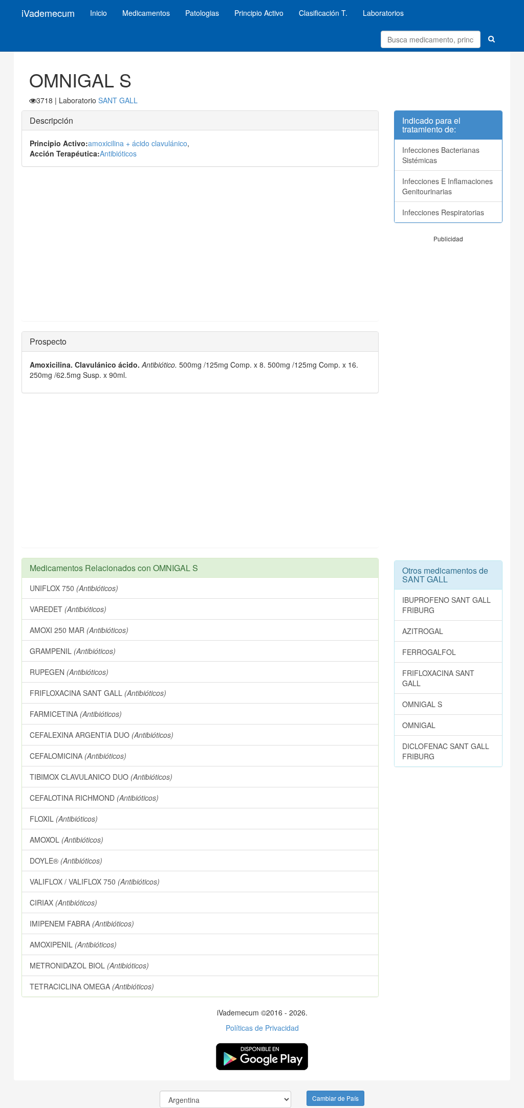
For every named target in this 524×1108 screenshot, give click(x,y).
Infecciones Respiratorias (443, 212)
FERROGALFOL (429, 652)
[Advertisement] (200, 249)
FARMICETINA (76, 714)
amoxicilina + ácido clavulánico (137, 143)
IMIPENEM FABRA (82, 923)
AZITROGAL (422, 631)
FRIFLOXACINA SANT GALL (98, 693)
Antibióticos (118, 153)
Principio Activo (258, 13)
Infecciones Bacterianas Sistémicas (440, 155)
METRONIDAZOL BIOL (89, 965)
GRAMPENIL (73, 651)
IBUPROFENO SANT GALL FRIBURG (446, 605)
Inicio (98, 13)
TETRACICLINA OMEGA (92, 986)
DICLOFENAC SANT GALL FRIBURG (445, 751)
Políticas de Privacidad (262, 1028)
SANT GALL (118, 100)
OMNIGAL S (422, 704)
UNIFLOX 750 (74, 588)
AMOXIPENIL (73, 944)
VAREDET (68, 609)
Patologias (202, 13)
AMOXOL (66, 839)
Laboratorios (383, 13)
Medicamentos (146, 13)
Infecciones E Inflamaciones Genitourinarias (447, 186)
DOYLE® (66, 860)
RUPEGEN (69, 672)
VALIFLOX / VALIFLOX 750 (95, 881)
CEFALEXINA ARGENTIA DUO (101, 735)
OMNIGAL (418, 725)
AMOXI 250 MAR (79, 630)
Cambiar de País (335, 1098)
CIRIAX (63, 902)
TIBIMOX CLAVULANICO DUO (101, 777)
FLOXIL (64, 818)
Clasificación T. (323, 13)
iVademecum (48, 12)
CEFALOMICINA (78, 756)
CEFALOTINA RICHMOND (94, 798)
